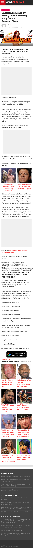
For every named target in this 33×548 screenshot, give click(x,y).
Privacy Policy (8, 542)
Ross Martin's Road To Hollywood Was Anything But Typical (24, 186)
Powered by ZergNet (26, 361)
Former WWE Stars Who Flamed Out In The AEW (24, 457)
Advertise (17, 542)
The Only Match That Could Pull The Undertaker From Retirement (23, 433)
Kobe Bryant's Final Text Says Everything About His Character (24, 383)
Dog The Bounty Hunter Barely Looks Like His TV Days (7, 383)
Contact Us (25, 542)
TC (10, 25)
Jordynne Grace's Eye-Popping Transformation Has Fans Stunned (8, 458)
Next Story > (5, 359)
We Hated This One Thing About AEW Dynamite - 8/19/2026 (7, 433)
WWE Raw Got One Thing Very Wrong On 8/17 (23, 407)
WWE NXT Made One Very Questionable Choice (7, 408)
